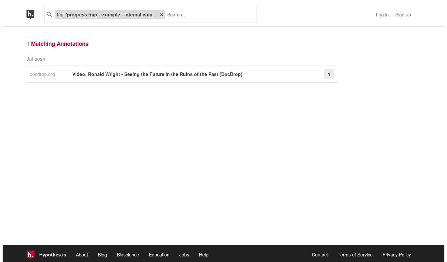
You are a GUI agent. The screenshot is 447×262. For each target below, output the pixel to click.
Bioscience (128, 254)
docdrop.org (43, 74)
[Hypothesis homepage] (35, 14)
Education (159, 254)
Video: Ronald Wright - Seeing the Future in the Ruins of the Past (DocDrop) (157, 74)
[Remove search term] (161, 14)
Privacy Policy (397, 254)
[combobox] (208, 14)
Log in (382, 14)
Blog (102, 254)
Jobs (184, 254)
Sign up (403, 14)
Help (203, 254)
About (82, 254)
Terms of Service (355, 254)
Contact (320, 254)
